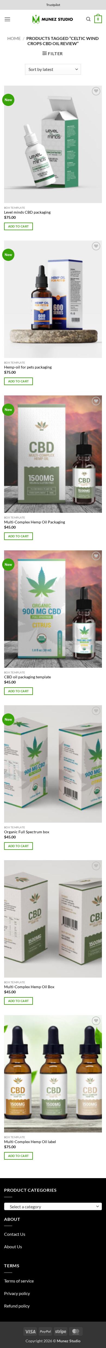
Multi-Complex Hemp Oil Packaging (34, 522)
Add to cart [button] (18, 226)
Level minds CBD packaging (27, 212)
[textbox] (52, 1206)
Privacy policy (17, 1293)
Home (14, 38)
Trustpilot (53, 5)
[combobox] (53, 1206)
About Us (13, 1246)
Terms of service (19, 1280)
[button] (7, 19)
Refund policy (17, 1305)
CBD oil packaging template (27, 677)
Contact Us (14, 1234)
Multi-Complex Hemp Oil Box (29, 987)
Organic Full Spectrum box (26, 832)
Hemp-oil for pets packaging (28, 367)
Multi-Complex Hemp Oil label (30, 1142)
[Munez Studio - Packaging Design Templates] (53, 19)
